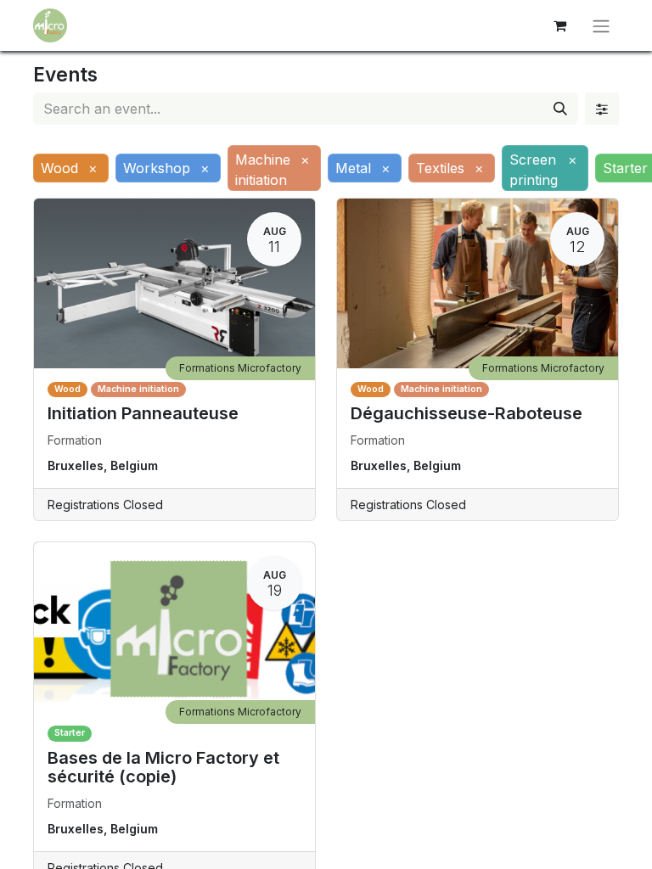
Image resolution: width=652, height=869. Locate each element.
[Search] (560, 109)
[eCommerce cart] (559, 25)
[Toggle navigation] (601, 25)
